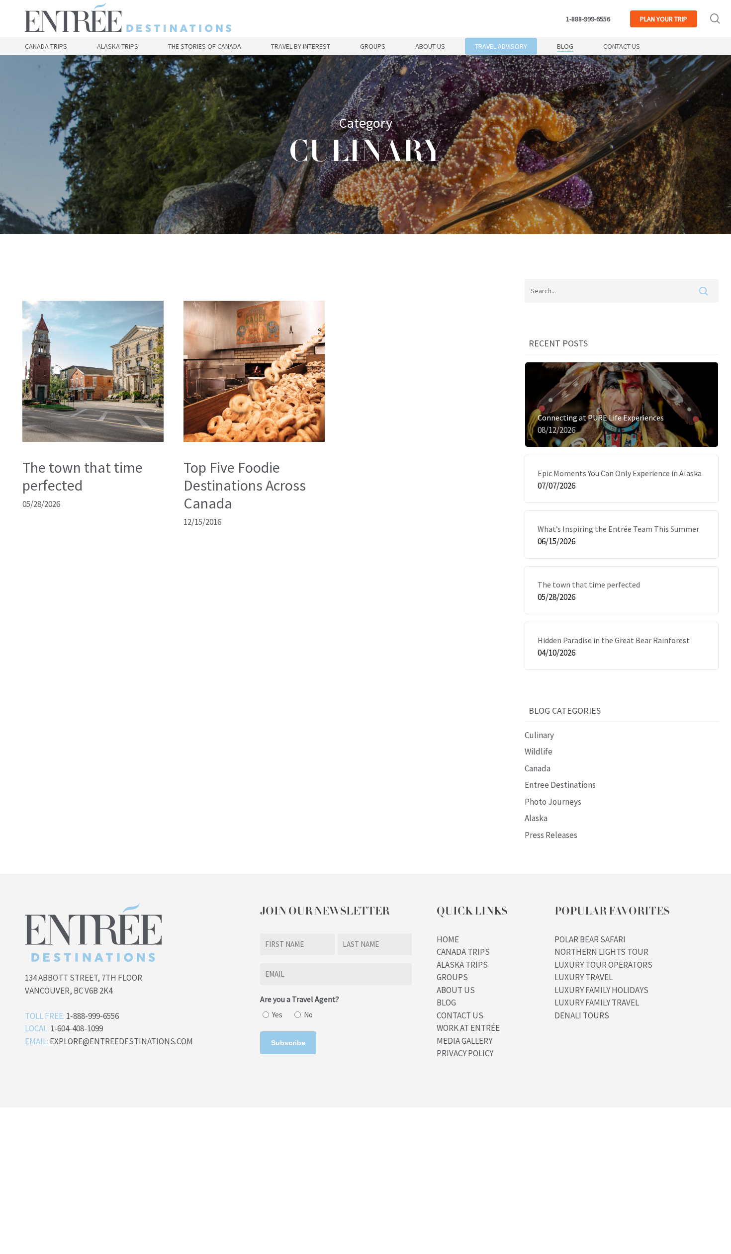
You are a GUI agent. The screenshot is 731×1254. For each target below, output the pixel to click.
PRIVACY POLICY (465, 1053)
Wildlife (538, 751)
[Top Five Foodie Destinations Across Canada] (254, 438)
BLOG (446, 1002)
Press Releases (551, 835)
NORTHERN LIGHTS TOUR (601, 951)
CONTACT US (460, 1015)
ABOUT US (456, 990)
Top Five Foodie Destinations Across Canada (244, 485)
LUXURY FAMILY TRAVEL (596, 1002)
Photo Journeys (553, 801)
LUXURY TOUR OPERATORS (603, 964)
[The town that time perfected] (93, 438)
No (308, 1014)
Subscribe (288, 1043)
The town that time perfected (82, 476)
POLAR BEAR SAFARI (590, 939)
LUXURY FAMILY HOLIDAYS (601, 990)
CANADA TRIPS (463, 951)
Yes (277, 1014)
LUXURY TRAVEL (583, 977)
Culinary (539, 735)
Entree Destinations (560, 784)
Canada (537, 768)
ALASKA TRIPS (462, 964)
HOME (448, 939)
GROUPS (452, 977)
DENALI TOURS (581, 1015)
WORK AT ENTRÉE (468, 1027)
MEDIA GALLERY (464, 1040)
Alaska (536, 818)
